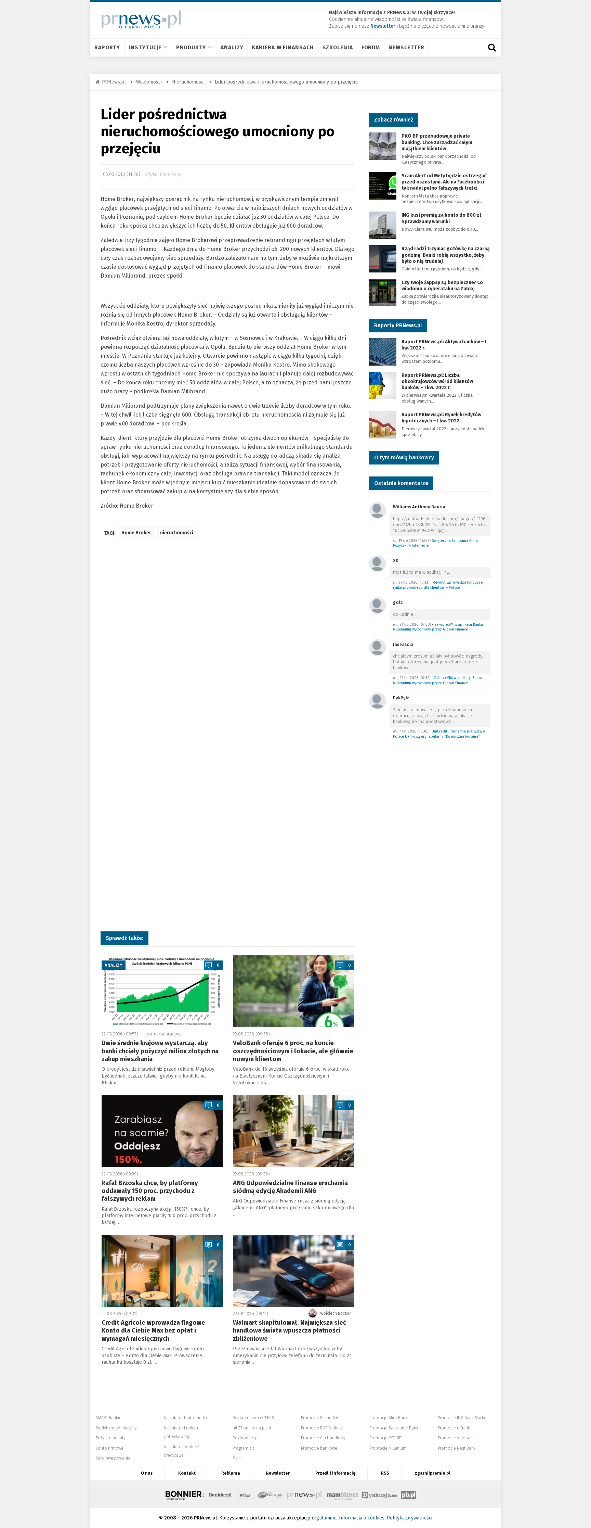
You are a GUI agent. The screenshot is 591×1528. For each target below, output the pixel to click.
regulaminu (324, 1518)
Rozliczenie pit (246, 1438)
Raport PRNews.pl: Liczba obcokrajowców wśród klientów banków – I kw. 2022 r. (437, 381)
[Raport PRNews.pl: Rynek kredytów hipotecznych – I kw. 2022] (382, 424)
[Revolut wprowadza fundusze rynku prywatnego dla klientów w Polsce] (377, 563)
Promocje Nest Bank (457, 1448)
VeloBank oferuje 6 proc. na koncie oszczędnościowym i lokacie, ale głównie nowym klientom (293, 1051)
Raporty (107, 47)
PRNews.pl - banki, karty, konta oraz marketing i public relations (305, 1494)
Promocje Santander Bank (393, 1428)
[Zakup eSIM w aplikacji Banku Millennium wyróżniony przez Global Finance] (377, 605)
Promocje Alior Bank (388, 1417)
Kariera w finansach (283, 47)
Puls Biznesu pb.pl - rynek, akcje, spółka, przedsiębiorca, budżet (408, 1494)
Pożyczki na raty (111, 1438)
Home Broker (136, 533)
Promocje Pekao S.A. (320, 1417)
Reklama (230, 1473)
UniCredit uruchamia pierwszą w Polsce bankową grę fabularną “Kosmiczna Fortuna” (439, 734)
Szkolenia (338, 47)
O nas (147, 1473)
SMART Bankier (109, 1417)
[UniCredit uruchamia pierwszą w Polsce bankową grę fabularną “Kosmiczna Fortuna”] (377, 700)
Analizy (232, 47)
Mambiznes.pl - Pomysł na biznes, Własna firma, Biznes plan (342, 1494)
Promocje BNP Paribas (321, 1428)
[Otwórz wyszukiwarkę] (492, 47)
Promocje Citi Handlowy (323, 1438)
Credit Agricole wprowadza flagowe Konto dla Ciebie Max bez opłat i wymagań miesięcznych (153, 1330)
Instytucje (145, 47)
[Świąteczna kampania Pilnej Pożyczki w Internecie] (377, 510)
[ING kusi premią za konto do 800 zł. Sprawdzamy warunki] (382, 225)
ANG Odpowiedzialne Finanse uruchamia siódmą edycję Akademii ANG (290, 1187)
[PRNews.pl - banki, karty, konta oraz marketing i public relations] (138, 19)
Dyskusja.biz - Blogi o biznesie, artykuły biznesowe (379, 1494)
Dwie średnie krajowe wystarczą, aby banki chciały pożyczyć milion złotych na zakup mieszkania (160, 1051)
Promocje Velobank (456, 1438)
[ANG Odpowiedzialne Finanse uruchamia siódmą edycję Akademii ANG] (293, 1131)
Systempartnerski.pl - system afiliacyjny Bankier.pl (270, 1494)
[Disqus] (228, 646)
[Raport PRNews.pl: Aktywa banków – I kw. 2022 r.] (382, 351)
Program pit (243, 1448)
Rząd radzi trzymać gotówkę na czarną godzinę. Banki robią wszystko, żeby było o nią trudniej (446, 255)
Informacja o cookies (361, 1518)
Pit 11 (237, 1458)
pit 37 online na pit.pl (252, 1428)
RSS (385, 1473)
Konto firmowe (109, 1448)
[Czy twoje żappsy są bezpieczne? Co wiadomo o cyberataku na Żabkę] (382, 292)
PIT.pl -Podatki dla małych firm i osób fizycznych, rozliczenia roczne (245, 1494)
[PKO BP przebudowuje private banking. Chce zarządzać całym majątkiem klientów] (382, 146)
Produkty (191, 47)
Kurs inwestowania (113, 1458)
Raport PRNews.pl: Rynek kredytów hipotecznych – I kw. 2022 (441, 418)
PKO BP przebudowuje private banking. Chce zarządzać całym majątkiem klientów (437, 142)
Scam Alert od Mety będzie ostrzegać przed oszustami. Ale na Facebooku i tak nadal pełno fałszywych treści (444, 182)
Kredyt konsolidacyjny (116, 1428)
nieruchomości (176, 533)
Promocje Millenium (388, 1448)
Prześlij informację (335, 1473)
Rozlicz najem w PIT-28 (253, 1417)
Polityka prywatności (409, 1518)
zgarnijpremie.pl (432, 1473)
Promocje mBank (454, 1428)
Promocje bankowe (319, 1448)
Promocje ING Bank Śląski (461, 1417)
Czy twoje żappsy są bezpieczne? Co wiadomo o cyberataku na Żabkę (442, 286)
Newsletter (406, 47)
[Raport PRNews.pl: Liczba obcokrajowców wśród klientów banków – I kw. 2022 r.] (382, 385)
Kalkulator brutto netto (185, 1417)
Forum (371, 47)
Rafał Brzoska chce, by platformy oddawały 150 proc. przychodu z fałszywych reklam (150, 1191)
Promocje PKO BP (385, 1438)
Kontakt (187, 1473)
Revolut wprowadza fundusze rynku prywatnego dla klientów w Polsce (438, 585)
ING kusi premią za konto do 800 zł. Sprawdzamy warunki (442, 218)
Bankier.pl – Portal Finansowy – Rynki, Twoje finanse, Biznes (220, 1494)
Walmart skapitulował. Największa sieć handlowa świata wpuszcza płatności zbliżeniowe (289, 1330)
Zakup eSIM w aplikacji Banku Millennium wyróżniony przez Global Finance (438, 627)
